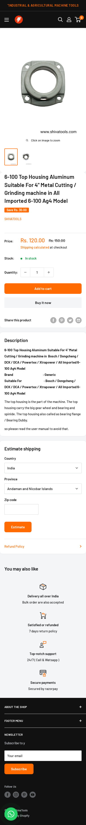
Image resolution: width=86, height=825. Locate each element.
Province (10, 479)
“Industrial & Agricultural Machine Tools (43, 5)
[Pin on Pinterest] (62, 320)
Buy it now (43, 302)
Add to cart (43, 288)
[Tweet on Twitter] (70, 320)
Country (10, 458)
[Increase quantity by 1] (48, 272)
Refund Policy (14, 546)
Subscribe (19, 769)
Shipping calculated (35, 247)
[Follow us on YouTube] (33, 795)
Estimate (18, 527)
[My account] (69, 19)
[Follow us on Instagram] (16, 795)
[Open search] (60, 19)
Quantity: (11, 272)
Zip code (10, 500)
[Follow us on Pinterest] (24, 795)
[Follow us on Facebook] (7, 795)
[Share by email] (78, 320)
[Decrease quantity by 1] (25, 272)
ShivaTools (12, 219)
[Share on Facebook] (53, 320)
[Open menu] (6, 20)
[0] (78, 19)
